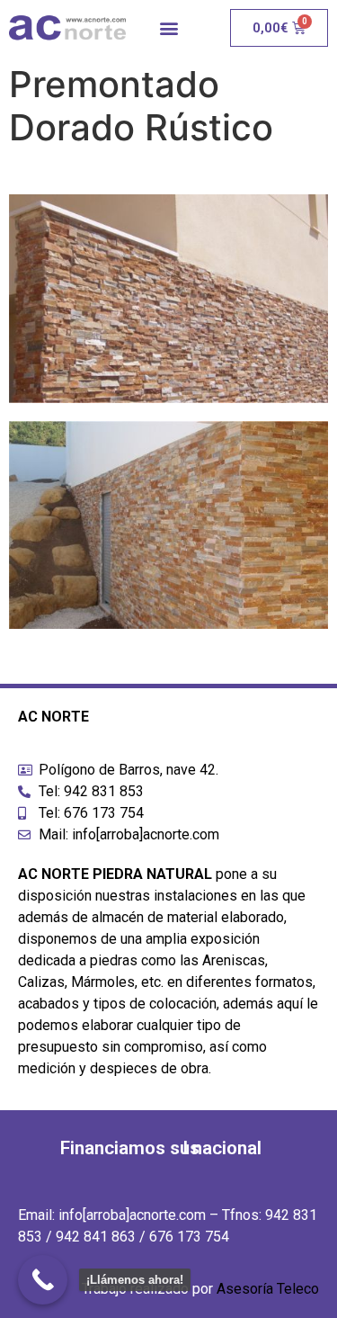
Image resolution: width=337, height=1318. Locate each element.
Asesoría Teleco (268, 1288)
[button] (168, 28)
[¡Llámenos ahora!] (42, 1280)
